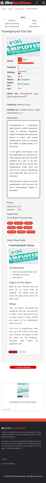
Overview (11, 21)
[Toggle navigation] (37, 3)
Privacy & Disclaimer (8, 463)
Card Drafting (18, 223)
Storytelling (21, 232)
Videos (34, 21)
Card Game (28, 223)
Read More (13, 352)
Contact (4, 459)
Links (34, 24)
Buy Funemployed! (12, 27)
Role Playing (11, 232)
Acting (10, 223)
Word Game (31, 232)
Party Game (28, 227)
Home (4, 9)
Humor (20, 227)
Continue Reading (23, 367)
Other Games (34, 27)
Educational (11, 227)
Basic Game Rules (12, 24)
